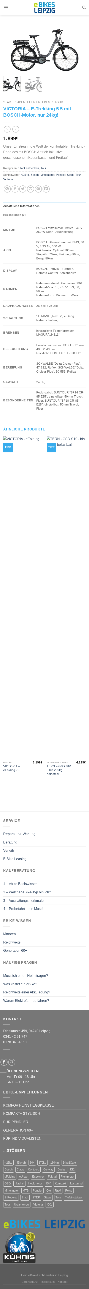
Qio (48, 1190)
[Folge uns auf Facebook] (4, 1062)
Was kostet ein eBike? (20, 984)
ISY (48, 1183)
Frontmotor (67, 1176)
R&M (58, 1190)
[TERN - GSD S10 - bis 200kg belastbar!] (66, 597)
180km (54, 1162)
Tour (58, 102)
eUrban (23, 1176)
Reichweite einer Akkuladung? (26, 992)
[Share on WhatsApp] (7, 189)
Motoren (9, 934)
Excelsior (38, 1176)
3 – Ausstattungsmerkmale (23, 900)
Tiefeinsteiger (73, 1197)
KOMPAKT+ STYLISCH (21, 1113)
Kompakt (60, 1183)
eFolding (10, 1176)
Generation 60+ (15, 950)
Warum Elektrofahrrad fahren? (26, 1000)
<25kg (25, 174)
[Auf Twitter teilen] (22, 189)
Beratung (10, 842)
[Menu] (5, 7)
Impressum (48, 1281)
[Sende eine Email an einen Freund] (30, 189)
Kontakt (62, 1281)
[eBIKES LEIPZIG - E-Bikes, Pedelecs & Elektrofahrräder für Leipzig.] (44, 8)
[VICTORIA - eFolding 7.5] (22, 597)
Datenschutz (30, 1281)
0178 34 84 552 (15, 1042)
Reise (68, 1190)
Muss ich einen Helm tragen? (25, 976)
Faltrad (52, 1176)
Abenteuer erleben (33, 102)
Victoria (8, 179)
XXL (49, 1204)
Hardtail (19, 1183)
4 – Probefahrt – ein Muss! (23, 909)
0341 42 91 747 (15, 1036)
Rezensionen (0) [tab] (14, 214)
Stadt (70, 174)
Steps (47, 1197)
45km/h (21, 1162)
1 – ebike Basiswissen (20, 884)
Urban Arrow (21, 1204)
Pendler (60, 174)
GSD (8, 1183)
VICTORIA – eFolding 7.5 (11, 768)
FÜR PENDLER (15, 1122)
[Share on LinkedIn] (46, 189)
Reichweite (12, 942)
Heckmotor (35, 1183)
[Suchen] (84, 7)
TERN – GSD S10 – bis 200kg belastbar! (59, 770)
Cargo (20, 1169)
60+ (32, 1162)
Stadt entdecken (28, 168)
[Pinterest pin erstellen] (38, 189)
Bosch (35, 174)
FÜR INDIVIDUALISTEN (22, 1138)
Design (61, 1169)
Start (8, 102)
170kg (42, 1162)
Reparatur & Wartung (19, 834)
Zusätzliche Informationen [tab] (21, 206)
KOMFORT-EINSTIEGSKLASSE (28, 1105)
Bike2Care (69, 1162)
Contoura (33, 1169)
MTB (26, 1190)
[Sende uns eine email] (11, 1062)
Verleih (8, 850)
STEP (36, 1197)
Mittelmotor (47, 174)
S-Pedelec (11, 1197)
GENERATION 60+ (18, 1130)
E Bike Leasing (15, 859)
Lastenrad (76, 1183)
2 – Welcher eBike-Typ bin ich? (27, 892)
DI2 (72, 1169)
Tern (58, 1197)
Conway (48, 1169)
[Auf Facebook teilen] (15, 189)
